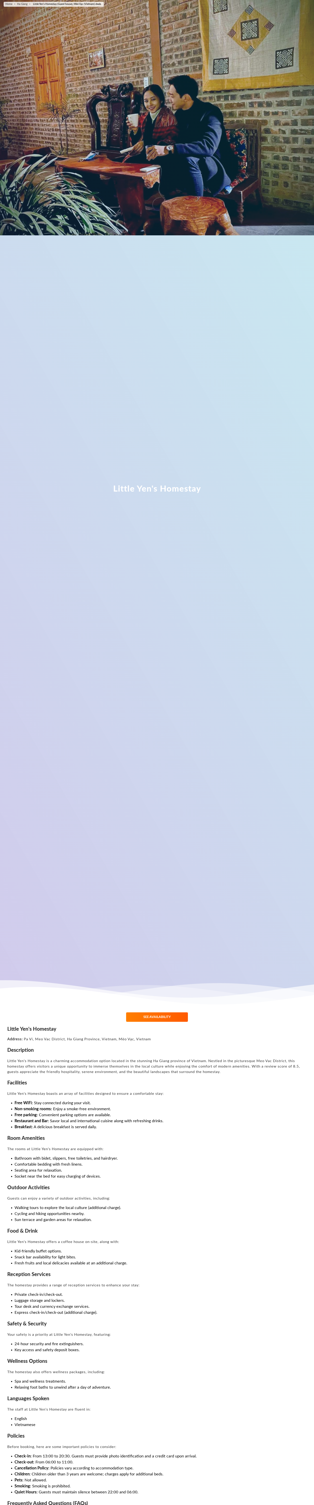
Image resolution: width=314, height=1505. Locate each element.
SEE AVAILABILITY (157, 1017)
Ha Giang (22, 4)
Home (8, 4)
